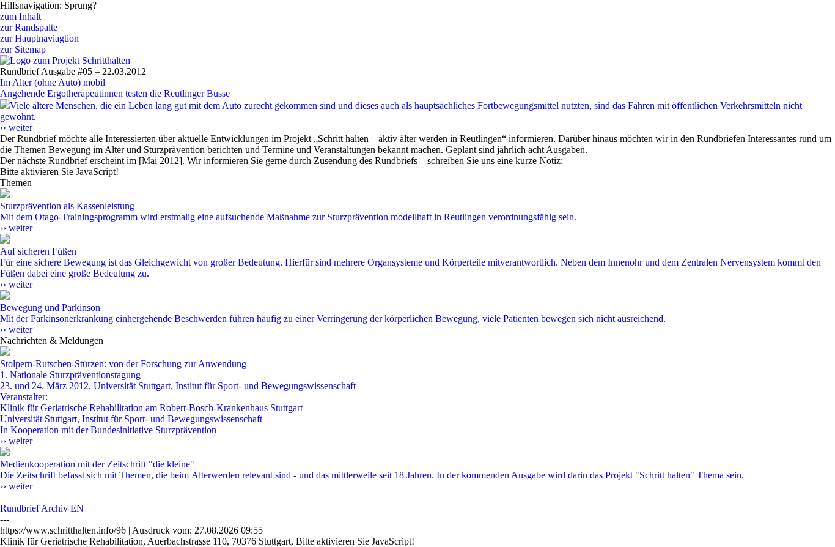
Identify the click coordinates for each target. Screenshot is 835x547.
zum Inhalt (20, 16)
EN (77, 508)
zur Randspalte (28, 27)
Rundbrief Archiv (34, 508)
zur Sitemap (23, 49)
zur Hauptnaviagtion (39, 38)
